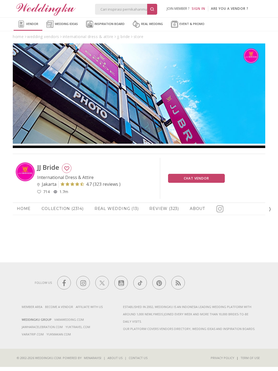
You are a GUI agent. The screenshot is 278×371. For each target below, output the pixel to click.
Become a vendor (59, 307)
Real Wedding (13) (116, 208)
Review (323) (164, 208)
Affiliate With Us (89, 307)
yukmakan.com (58, 334)
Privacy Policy (222, 358)
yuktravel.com (77, 327)
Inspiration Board (109, 24)
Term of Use (250, 358)
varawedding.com (69, 319)
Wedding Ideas (66, 24)
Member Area (32, 307)
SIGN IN (198, 8)
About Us (115, 358)
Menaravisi (92, 358)
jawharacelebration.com (42, 327)
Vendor (31, 24)
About (197, 208)
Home (24, 208)
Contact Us (138, 358)
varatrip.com (33, 334)
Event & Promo (191, 24)
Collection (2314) (63, 208)
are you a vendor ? (229, 8)
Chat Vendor (196, 178)
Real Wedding (151, 24)
